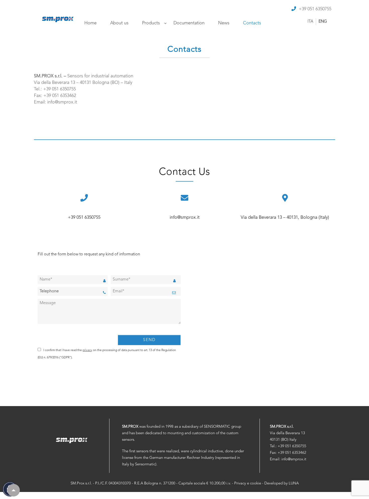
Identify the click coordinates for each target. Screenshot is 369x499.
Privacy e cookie (247, 483)
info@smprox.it (185, 217)
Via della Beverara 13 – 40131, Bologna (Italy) (285, 217)
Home (90, 23)
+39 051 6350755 (315, 9)
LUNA (294, 483)
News (223, 23)
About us (119, 23)
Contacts (252, 23)
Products (151, 23)
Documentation (189, 23)
